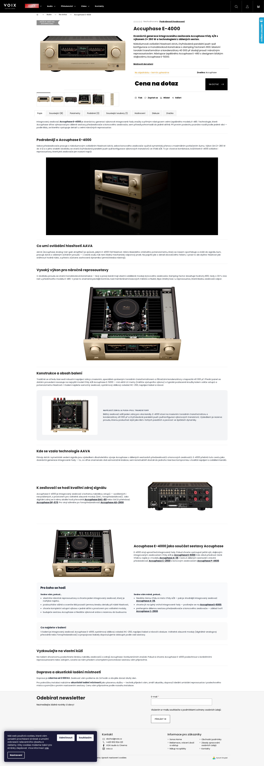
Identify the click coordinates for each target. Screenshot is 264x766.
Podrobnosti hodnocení (172, 21)
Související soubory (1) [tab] (117, 113)
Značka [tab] (169, 113)
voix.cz (109, 748)
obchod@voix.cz (114, 738)
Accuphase (211, 72)
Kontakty (205, 748)
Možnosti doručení (143, 64)
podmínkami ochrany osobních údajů (202, 709)
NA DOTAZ (214, 84)
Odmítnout (65, 737)
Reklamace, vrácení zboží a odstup (182, 744)
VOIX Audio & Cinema (116, 745)
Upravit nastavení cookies (113, 757)
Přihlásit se (160, 719)
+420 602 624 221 (114, 742)
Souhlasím (85, 737)
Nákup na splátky (178, 748)
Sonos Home (176, 739)
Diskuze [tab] (155, 113)
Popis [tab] (39, 113)
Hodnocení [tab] (140, 113)
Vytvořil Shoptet (222, 758)
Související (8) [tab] (56, 113)
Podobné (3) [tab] (93, 113)
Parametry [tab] (75, 113)
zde (47, 748)
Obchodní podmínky (211, 739)
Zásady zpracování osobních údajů (210, 744)
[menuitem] (33, 6)
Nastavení (16, 755)
